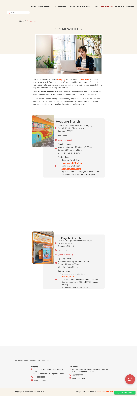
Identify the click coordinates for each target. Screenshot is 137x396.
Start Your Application (124, 7)
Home (33, 7)
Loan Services (60, 7)
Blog (96, 7)
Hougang (61, 79)
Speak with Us (107, 7)
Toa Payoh (84, 79)
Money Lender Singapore (80, 7)
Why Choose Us (44, 7)
